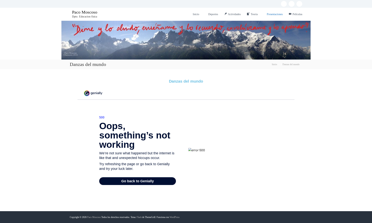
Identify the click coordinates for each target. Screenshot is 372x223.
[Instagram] (284, 4)
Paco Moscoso (84, 12)
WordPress (175, 217)
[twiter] (291, 4)
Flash (139, 217)
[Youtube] (299, 4)
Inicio (196, 14)
